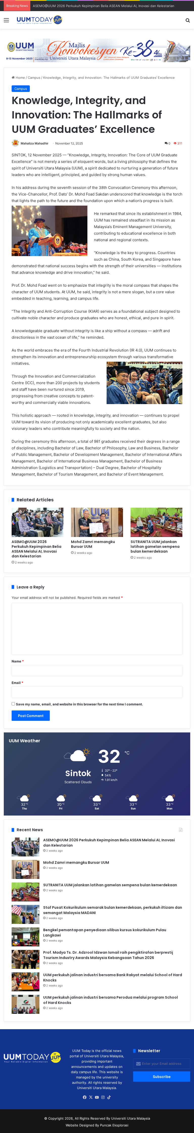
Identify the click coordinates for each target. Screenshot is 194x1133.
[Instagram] (103, 1097)
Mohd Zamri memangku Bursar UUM (93, 544)
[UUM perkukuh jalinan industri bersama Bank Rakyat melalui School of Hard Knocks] (25, 981)
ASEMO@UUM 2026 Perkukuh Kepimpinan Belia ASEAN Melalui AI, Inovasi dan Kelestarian (103, 6)
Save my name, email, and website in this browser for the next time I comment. (79, 704)
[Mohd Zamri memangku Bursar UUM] (97, 522)
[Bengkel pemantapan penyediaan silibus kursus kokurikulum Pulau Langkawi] (25, 936)
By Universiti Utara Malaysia (128, 1118)
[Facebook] (85, 1097)
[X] (91, 1097)
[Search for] (187, 22)
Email (17, 683)
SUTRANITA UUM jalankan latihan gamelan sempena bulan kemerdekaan (155, 546)
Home (20, 78)
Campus (34, 78)
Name (18, 661)
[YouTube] (97, 1097)
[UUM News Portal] (39, 20)
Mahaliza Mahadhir (34, 143)
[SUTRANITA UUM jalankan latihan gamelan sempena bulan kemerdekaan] (156, 522)
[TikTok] (109, 1097)
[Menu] (6, 22)
